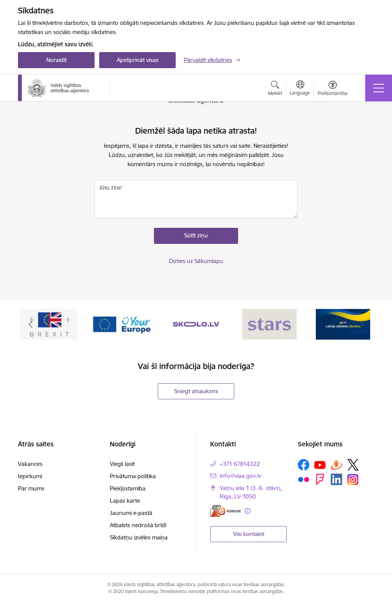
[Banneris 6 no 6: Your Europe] (122, 323)
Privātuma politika (133, 476)
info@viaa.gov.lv (240, 475)
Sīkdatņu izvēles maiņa (139, 537)
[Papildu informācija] (247, 511)
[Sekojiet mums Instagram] (353, 479)
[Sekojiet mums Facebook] (303, 465)
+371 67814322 (240, 463)
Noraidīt (56, 60)
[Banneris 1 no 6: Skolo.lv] (196, 323)
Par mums (31, 488)
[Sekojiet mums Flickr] (303, 479)
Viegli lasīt (122, 463)
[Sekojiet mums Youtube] (320, 464)
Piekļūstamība (127, 488)
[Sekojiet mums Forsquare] (320, 479)
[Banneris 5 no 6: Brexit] (49, 323)
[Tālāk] (361, 324)
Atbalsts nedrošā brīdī (138, 525)
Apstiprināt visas (137, 60)
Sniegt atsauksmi (196, 391)
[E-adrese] (225, 511)
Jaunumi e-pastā (131, 512)
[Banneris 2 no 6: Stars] (269, 323)
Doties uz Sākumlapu (196, 261)
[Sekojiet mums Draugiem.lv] (336, 464)
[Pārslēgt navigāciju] (378, 88)
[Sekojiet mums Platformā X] (353, 465)
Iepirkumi (30, 476)
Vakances (30, 463)
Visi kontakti (248, 534)
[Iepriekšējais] (30, 324)
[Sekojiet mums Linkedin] (336, 479)
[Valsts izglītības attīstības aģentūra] (63, 88)
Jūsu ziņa (110, 187)
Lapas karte (125, 500)
